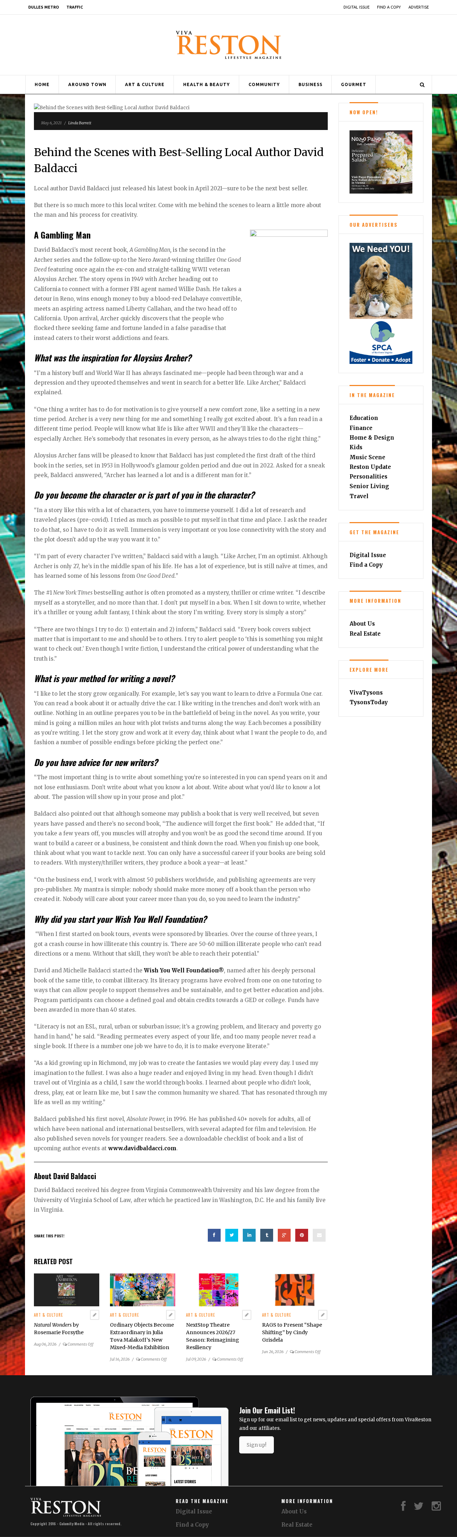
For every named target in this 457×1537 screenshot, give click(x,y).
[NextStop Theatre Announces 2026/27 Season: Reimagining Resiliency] (218, 1290)
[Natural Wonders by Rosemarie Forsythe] (66, 1290)
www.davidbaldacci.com (142, 1148)
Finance (361, 428)
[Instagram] (436, 1508)
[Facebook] (403, 1508)
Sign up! (256, 1445)
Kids (356, 447)
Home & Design (372, 437)
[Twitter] (419, 1508)
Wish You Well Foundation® (184, 970)
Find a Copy (389, 7)
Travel (359, 496)
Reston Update (370, 467)
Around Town (87, 84)
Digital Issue (356, 7)
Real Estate (365, 633)
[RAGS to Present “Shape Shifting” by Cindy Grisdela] (294, 1290)
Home (42, 84)
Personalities (368, 476)
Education (364, 418)
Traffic (74, 7)
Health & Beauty (206, 84)
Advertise (418, 7)
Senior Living (369, 486)
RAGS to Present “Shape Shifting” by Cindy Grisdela (292, 1332)
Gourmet (353, 84)
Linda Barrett (79, 122)
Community (264, 84)
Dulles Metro (43, 7)
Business (310, 84)
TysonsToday (369, 702)
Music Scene (367, 457)
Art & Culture (145, 84)
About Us (362, 623)
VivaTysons (366, 692)
